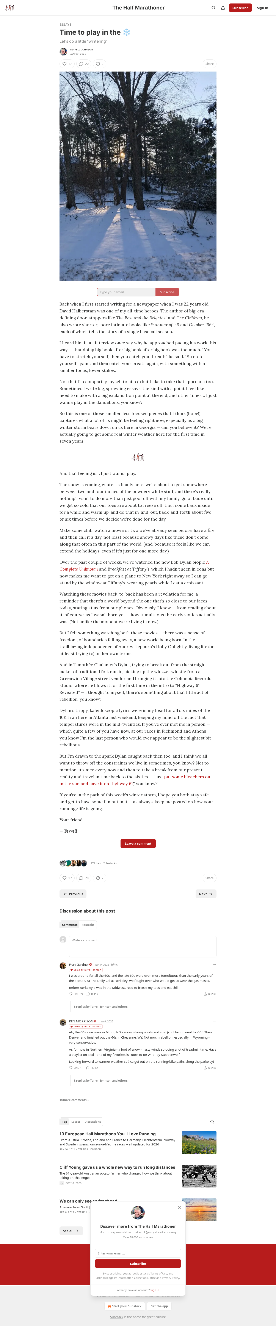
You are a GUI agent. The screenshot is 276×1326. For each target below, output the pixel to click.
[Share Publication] (223, 7)
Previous (76, 894)
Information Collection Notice (137, 1278)
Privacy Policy (170, 1278)
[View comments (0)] (101, 1155)
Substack (116, 1317)
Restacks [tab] (88, 925)
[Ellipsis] (214, 964)
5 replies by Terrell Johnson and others (100, 1007)
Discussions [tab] (93, 1122)
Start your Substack (126, 1306)
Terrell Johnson (81, 49)
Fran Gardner (79, 964)
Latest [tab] (75, 1122)
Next (203, 894)
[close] (179, 1207)
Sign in (262, 8)
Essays (65, 24)
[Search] (213, 7)
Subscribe (240, 8)
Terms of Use (159, 1273)
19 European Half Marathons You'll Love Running (108, 1133)
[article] (138, 1144)
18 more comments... (74, 1100)
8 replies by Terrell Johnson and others (100, 1081)
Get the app (159, 1306)
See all (68, 1231)
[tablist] (78, 924)
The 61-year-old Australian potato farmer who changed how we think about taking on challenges (116, 1175)
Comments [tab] (69, 925)
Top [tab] (64, 1122)
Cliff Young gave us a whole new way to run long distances (117, 1167)
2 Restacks (110, 863)
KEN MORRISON (81, 1021)
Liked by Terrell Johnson (87, 969)
